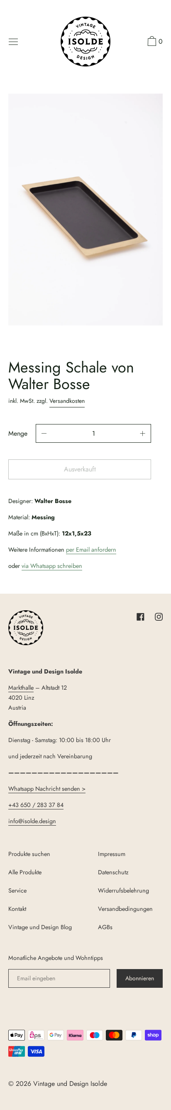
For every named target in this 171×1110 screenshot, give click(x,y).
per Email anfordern (91, 549)
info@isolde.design (32, 821)
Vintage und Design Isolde (70, 1083)
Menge (17, 433)
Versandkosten (67, 401)
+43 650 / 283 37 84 (36, 805)
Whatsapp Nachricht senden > (47, 788)
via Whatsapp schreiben (52, 566)
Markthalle (21, 687)
